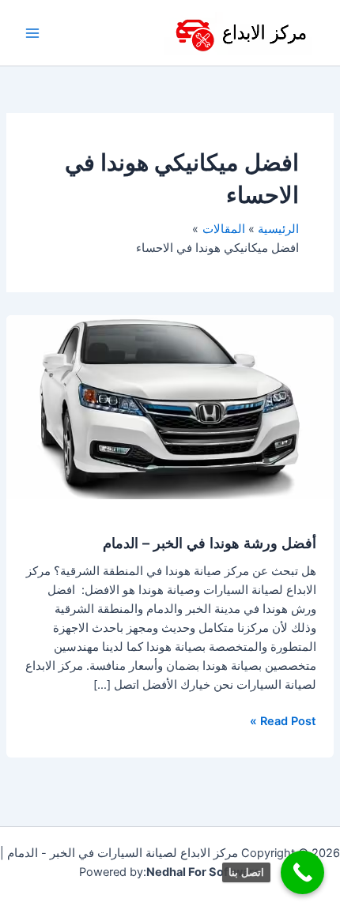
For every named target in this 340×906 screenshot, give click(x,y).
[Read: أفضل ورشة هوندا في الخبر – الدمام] (170, 407)
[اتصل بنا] (302, 872)
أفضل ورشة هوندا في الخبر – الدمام (209, 542)
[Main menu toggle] (32, 33)
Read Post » (283, 720)
